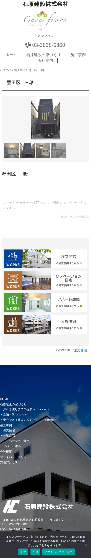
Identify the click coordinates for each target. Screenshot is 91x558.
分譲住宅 (9, 435)
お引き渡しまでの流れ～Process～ (26, 409)
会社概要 (6, 451)
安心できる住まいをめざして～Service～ (30, 419)
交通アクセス (9, 462)
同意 (23, 551)
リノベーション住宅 (16, 440)
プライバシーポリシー (15, 457)
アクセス (47, 36)
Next (82, 123)
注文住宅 (80, 350)
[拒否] (86, 545)
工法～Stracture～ (15, 414)
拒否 (35, 551)
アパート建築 (12, 446)
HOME (4, 399)
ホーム (11, 55)
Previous (9, 123)
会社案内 (45, 60)
